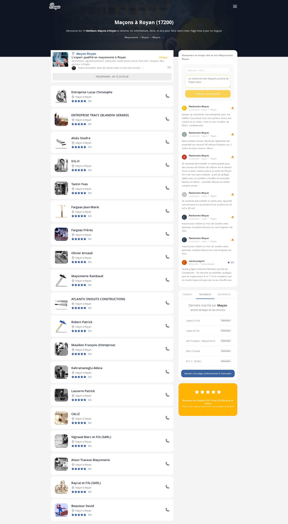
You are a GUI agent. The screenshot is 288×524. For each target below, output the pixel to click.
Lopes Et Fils (193, 320)
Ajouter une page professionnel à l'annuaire (207, 373)
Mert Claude (193, 351)
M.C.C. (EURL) (193, 361)
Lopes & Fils (193, 330)
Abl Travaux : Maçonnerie (200, 340)
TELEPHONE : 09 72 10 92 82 (112, 76)
